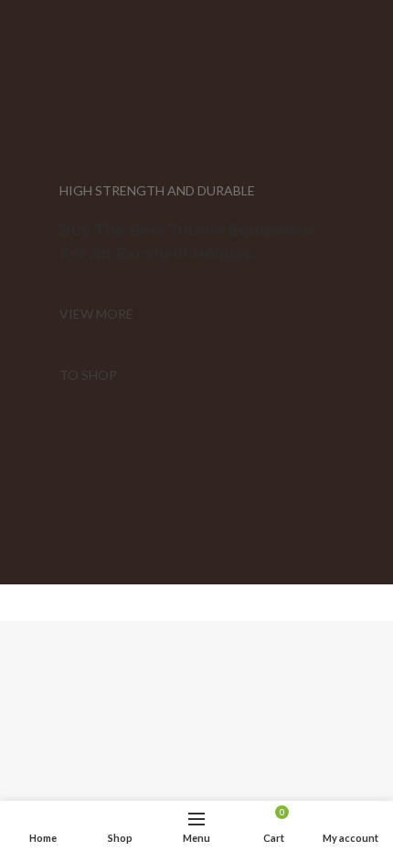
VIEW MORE (96, 313)
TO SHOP (88, 375)
